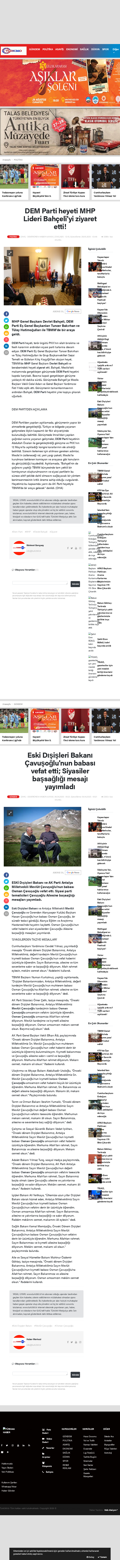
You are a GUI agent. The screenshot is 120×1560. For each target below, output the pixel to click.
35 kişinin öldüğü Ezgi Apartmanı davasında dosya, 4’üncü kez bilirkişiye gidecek (104, 345)
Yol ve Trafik (89, 1440)
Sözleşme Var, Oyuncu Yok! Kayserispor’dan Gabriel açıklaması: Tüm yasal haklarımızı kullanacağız (105, 442)
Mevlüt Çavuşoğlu (24, 1008)
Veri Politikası (8, 1471)
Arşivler (46, 1456)
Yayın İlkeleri (7, 1467)
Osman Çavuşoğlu (24, 1016)
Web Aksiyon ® (111, 1509)
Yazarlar (50, 1447)
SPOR (105, 49)
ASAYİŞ (59, 49)
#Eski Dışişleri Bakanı (22, 1325)
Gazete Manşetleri (88, 1474)
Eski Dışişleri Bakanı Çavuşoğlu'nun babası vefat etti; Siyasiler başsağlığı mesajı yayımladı (104, 413)
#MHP (28, 531)
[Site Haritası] (3, 1452)
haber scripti (6, 1511)
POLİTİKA (47, 49)
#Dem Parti (17, 531)
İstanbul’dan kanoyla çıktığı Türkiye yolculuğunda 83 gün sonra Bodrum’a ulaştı (105, 518)
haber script (30, 1511)
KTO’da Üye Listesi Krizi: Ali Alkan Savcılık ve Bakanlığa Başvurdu (105, 497)
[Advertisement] (60, 22)
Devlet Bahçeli (58, 363)
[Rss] (30, 1445)
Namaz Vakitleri (90, 1444)
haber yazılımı (63, 1508)
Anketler (108, 1440)
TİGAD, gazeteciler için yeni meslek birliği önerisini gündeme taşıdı (105, 668)
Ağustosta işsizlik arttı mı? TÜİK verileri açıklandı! (105, 366)
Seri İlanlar (88, 1464)
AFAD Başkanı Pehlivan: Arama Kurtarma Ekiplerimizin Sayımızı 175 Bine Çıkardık (104, 578)
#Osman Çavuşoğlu (64, 1325)
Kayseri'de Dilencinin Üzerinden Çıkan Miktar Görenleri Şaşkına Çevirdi (103, 319)
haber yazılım (18, 1511)
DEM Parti (18, 343)
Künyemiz (47, 1466)
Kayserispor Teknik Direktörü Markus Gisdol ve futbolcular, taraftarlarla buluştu (104, 266)
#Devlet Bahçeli (40, 531)
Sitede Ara (109, 1436)
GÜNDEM (34, 49)
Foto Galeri (46, 1431)
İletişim (49, 1471)
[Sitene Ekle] (9, 1452)
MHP (27, 363)
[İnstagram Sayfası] (14, 1445)
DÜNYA (95, 49)
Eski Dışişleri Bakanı (25, 908)
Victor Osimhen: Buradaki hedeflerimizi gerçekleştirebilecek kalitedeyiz (107, 386)
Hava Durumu (90, 1436)
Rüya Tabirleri (110, 1448)
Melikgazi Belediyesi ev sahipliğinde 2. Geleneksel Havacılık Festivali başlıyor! (104, 293)
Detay (91, 1556)
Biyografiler (109, 1444)
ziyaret (41, 367)
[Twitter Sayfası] (8, 1445)
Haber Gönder (8, 1490)
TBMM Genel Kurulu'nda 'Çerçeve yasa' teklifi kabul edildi (104, 477)
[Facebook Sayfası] (3, 1445)
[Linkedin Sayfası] (25, 1445)
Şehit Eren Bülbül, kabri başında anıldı (104, 642)
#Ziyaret (53, 531)
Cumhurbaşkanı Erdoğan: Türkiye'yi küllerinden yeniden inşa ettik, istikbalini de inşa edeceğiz (105, 546)
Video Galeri (47, 1440)
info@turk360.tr (34, 550)
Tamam (103, 1556)
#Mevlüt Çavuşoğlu (43, 1325)
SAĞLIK (84, 49)
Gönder (75, 584)
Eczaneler (87, 1448)
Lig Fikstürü (89, 1452)
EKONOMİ (72, 49)
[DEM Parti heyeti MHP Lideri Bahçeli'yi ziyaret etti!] (42, 275)
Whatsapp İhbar (9, 1486)
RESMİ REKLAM (67, 1466)
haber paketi (76, 1508)
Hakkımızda (7, 1463)
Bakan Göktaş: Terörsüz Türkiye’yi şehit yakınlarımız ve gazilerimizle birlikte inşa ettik (104, 612)
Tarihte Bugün (90, 1456)
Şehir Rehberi (89, 1469)
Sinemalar (87, 1460)
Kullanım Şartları (9, 1482)
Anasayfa (6, 159)
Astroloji (108, 1452)
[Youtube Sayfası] (19, 1445)
